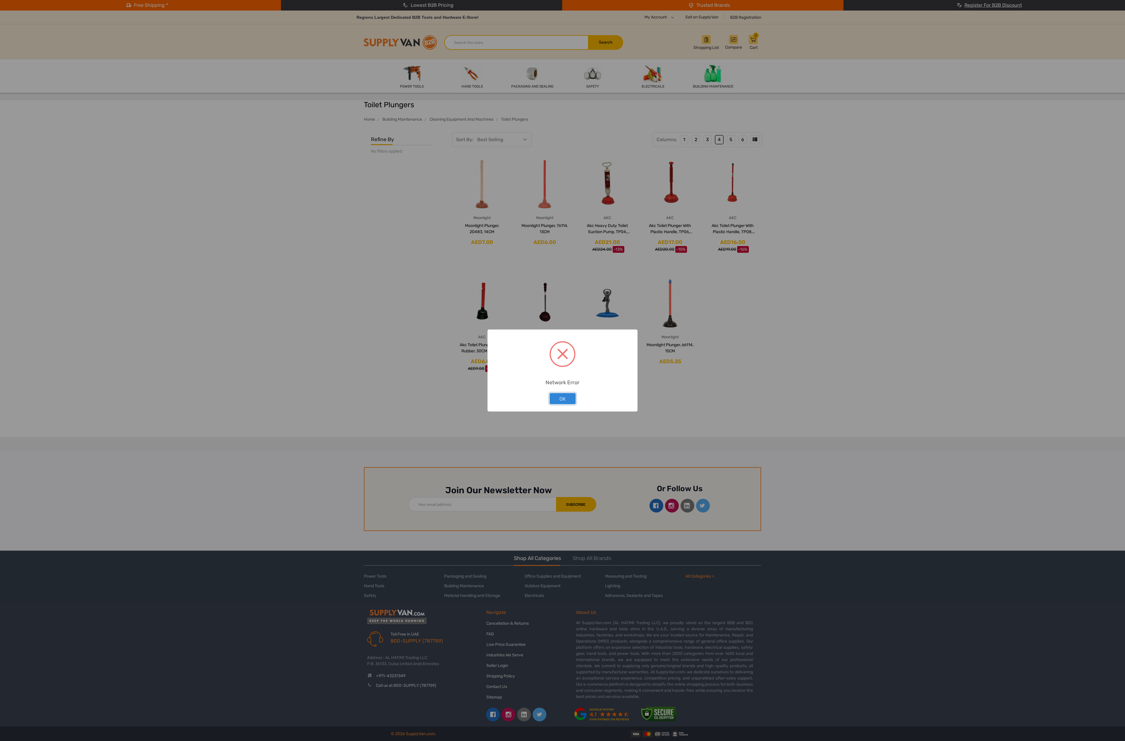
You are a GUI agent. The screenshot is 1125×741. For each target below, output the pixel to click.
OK (563, 399)
